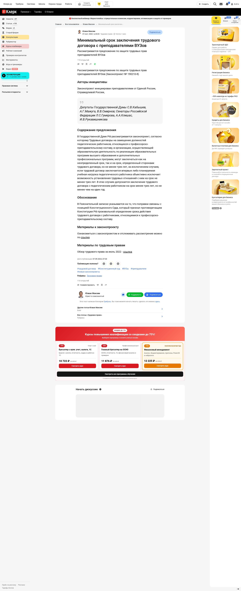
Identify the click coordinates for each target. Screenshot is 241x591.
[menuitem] (15, 19)
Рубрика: (81, 276)
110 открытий (83, 281)
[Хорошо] (103, 263)
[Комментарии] (78, 64)
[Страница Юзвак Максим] (79, 32)
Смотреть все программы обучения (120, 374)
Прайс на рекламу (9, 585)
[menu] (16, 48)
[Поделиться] (91, 64)
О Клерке (49, 12)
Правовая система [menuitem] (10, 86)
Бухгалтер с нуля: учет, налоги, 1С (75, 349)
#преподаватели (138, 269)
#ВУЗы (125, 269)
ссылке (85, 237)
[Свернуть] (238, 589)
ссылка (127, 251)
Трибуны (107, 301)
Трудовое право (106, 34)
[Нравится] (82, 64)
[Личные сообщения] (221, 4)
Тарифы (38, 12)
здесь (157, 301)
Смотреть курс (77, 366)
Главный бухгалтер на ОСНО (114, 349)
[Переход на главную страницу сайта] (9, 12)
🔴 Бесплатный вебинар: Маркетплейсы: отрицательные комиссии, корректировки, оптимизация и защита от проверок (120, 18)
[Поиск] (215, 4)
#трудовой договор (86, 269)
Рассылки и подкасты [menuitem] (11, 92)
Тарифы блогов (8, 588)
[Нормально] (110, 263)
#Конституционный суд (109, 269)
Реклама (21, 585)
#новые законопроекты (88, 272)
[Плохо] (118, 263)
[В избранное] (87, 64)
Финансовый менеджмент (157, 350)
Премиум (25, 12)
